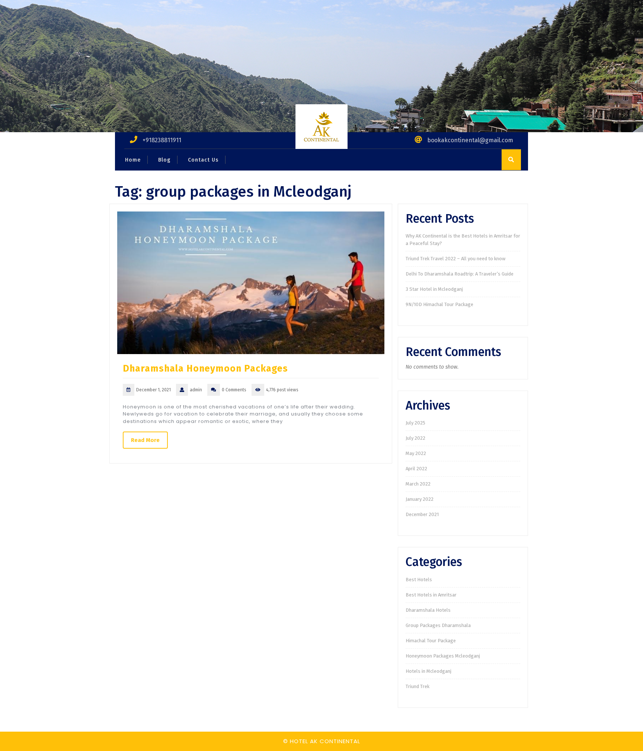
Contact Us (203, 160)
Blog (164, 160)
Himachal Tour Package (431, 640)
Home (133, 160)
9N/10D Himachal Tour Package (439, 304)
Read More (145, 440)
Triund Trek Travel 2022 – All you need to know (455, 258)
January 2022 (420, 499)
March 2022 (418, 484)
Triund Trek (417, 686)
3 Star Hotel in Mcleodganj (434, 289)
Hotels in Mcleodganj (428, 671)
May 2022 (416, 453)
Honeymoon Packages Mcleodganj (443, 656)
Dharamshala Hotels (428, 610)
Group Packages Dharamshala (438, 625)
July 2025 (415, 423)
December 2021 (422, 514)
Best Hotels (419, 579)
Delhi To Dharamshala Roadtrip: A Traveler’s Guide (460, 274)
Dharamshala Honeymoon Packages (205, 368)
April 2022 (416, 468)
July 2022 (415, 438)
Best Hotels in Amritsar (431, 595)
